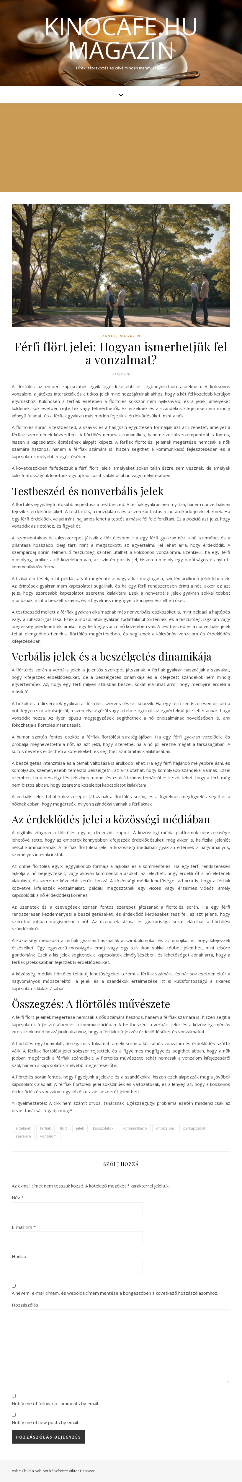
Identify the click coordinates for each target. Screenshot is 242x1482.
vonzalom (48, 1136)
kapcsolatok (103, 1128)
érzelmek (23, 1128)
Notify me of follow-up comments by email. (55, 1403)
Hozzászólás (25, 1305)
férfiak (45, 1128)
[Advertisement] (121, 147)
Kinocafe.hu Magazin (121, 37)
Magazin (130, 336)
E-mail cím (24, 1227)
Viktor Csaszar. (82, 1470)
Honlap (19, 1256)
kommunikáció (134, 1128)
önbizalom (165, 1128)
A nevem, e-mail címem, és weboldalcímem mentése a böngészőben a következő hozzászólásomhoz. (115, 1293)
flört (63, 1128)
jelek (80, 1128)
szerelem (23, 1136)
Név (18, 1197)
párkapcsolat (194, 1128)
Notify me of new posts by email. (45, 1422)
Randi (109, 336)
